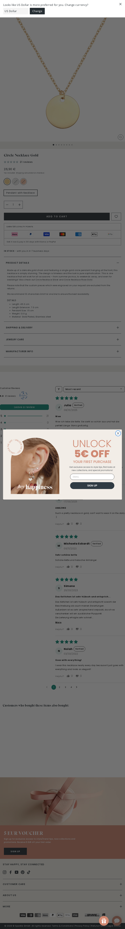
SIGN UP (92, 485)
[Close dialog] (118, 433)
